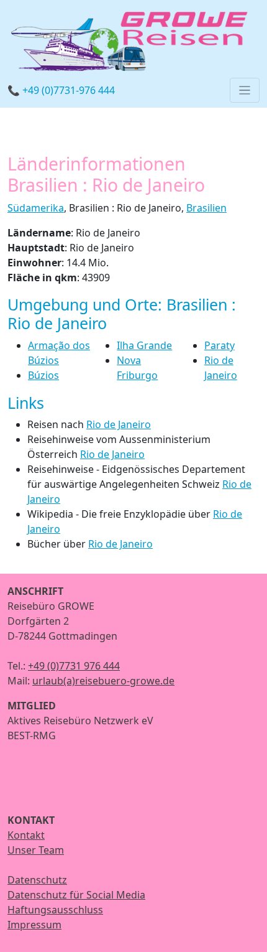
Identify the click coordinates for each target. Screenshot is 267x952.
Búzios (43, 375)
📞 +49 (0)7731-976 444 (61, 90)
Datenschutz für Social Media (76, 895)
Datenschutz (37, 880)
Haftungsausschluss (55, 910)
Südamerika (35, 208)
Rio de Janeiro (118, 424)
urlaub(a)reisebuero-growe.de (103, 681)
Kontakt (26, 835)
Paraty (219, 345)
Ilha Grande (144, 345)
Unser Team (35, 850)
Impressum (34, 924)
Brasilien (206, 208)
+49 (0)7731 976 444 (74, 666)
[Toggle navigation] (245, 90)
